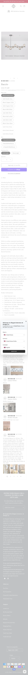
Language (5, 344)
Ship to (4, 332)
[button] (14, 334)
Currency (5, 338)
